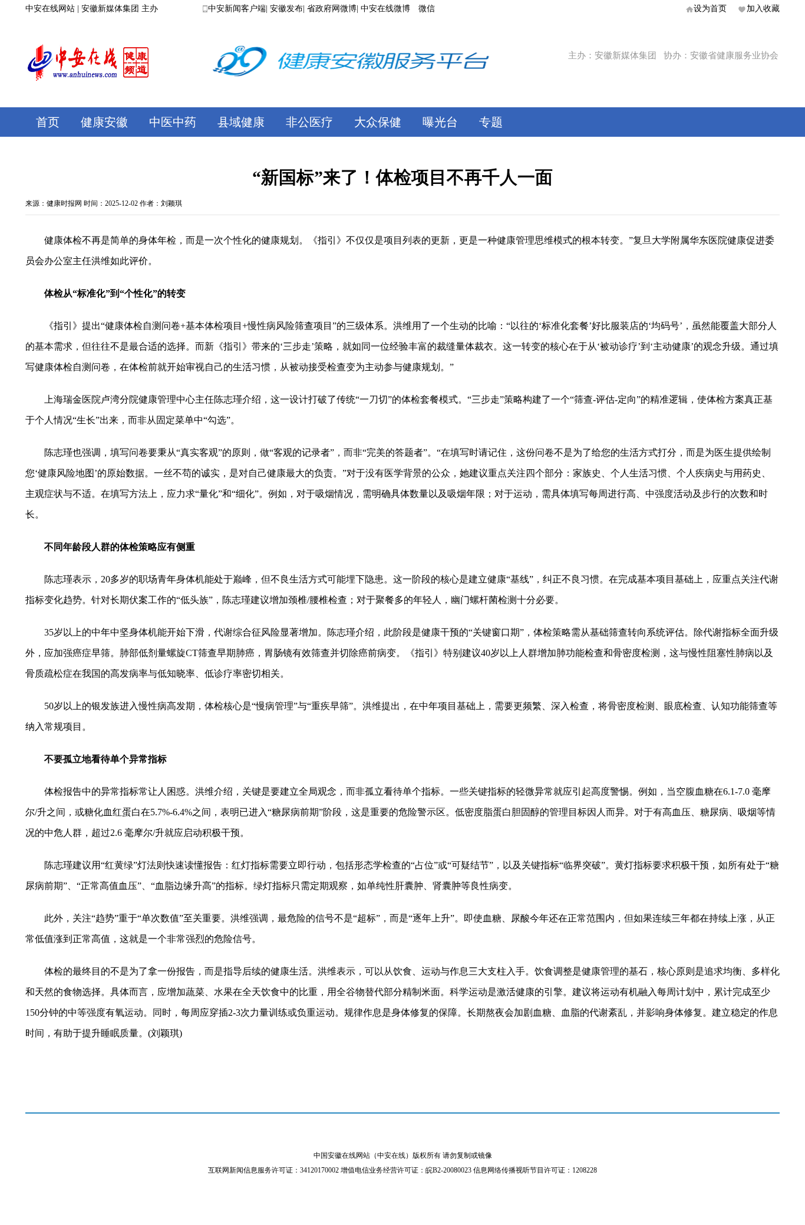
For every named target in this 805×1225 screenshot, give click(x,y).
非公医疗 (309, 122)
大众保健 (377, 122)
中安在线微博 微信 (398, 8)
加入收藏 (763, 8)
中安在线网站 (50, 8)
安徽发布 (286, 8)
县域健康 (241, 122)
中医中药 (172, 122)
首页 (48, 122)
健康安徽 (104, 122)
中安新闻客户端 (237, 8)
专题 (491, 122)
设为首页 (710, 8)
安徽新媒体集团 (110, 8)
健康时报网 (64, 203)
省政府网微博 (332, 8)
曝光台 (440, 122)
